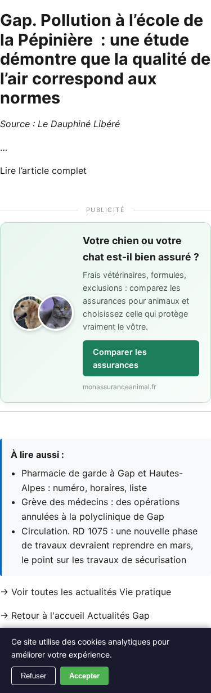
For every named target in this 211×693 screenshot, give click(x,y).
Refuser (33, 676)
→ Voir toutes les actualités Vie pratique (85, 591)
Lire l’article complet (43, 170)
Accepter (84, 676)
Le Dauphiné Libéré (79, 123)
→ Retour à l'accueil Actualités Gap (75, 615)
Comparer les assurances (120, 358)
